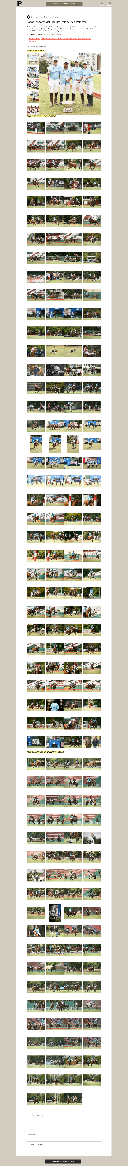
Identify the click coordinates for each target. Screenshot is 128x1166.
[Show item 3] (33, 84)
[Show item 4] (33, 97)
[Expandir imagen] (70, 84)
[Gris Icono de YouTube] (109, 3)
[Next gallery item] (99, 84)
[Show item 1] (33, 59)
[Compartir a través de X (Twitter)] (33, 1115)
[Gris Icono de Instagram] (102, 3)
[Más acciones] (100, 17)
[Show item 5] (33, 109)
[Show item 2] (33, 72)
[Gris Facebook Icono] (106, 3)
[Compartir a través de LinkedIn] (38, 1115)
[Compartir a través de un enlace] (43, 1115)
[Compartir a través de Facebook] (28, 1115)
